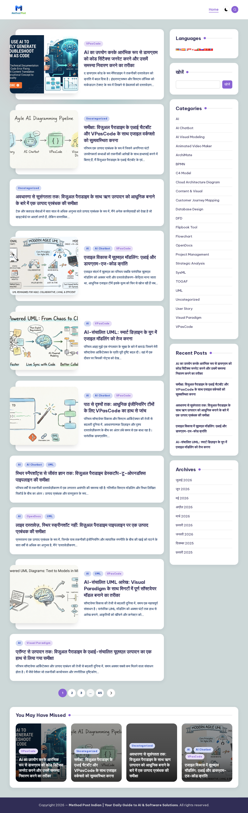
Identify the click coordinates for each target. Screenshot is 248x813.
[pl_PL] (195, 49)
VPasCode (93, 43)
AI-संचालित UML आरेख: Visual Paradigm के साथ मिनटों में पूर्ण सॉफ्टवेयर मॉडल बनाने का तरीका (120, 588)
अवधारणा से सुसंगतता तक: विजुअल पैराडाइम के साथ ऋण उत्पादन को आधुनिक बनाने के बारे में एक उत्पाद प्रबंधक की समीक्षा (203, 410)
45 (100, 693)
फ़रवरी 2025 (184, 552)
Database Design (189, 209)
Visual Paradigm (38, 643)
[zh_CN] (208, 49)
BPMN (180, 164)
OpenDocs (34, 516)
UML (51, 464)
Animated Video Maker (194, 146)
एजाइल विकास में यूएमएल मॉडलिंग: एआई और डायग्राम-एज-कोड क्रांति (201, 428)
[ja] (192, 49)
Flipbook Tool (186, 227)
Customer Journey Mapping (197, 200)
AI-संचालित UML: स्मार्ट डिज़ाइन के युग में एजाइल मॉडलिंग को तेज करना (201, 444)
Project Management (192, 254)
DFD (179, 218)
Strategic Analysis (190, 263)
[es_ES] (183, 49)
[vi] (205, 49)
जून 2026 (182, 489)
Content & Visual (189, 191)
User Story (184, 308)
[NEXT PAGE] (111, 693)
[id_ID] (189, 49)
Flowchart (184, 236)
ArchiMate (184, 155)
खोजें (180, 72)
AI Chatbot (102, 248)
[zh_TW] (211, 49)
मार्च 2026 (183, 516)
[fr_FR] (186, 49)
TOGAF (182, 281)
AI (87, 248)
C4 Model (183, 173)
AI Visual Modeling (190, 137)
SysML (181, 272)
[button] (111, 693)
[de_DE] (177, 49)
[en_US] (180, 49)
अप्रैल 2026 (184, 507)
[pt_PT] (199, 49)
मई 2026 (182, 498)
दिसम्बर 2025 (185, 543)
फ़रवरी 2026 (184, 525)
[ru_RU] (202, 49)
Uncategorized (96, 118)
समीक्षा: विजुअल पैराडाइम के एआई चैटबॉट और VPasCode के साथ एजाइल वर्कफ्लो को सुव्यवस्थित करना (119, 133)
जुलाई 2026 (184, 480)
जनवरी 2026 (184, 534)
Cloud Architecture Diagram (198, 182)
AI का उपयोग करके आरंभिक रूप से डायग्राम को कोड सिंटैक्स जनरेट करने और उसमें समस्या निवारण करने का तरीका (121, 58)
